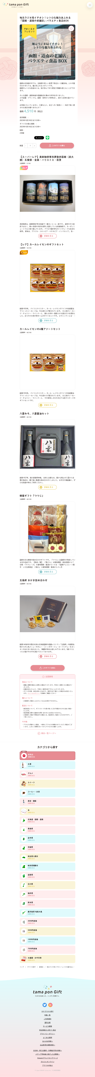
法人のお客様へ (47, 1041)
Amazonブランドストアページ (47, 1058)
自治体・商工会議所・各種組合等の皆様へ (47, 1050)
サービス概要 (47, 1026)
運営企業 (47, 1022)
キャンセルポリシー (34, 693)
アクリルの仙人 (47, 1065)
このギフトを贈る (58, 145)
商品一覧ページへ (48, 733)
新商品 (41, 967)
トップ (22, 967)
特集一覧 (47, 1015)
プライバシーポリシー (47, 1034)
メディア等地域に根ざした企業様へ (47, 1054)
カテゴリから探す (47, 1011)
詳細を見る (48, 236)
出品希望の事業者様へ (47, 1045)
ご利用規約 (47, 1019)
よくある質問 (47, 1037)
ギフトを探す (31, 967)
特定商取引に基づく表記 (47, 1030)
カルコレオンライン (47, 1061)
